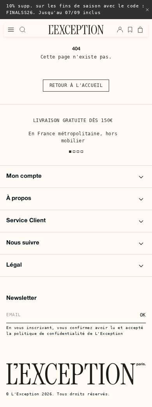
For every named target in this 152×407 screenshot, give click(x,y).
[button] (147, 9)
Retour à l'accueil (76, 85)
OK (143, 315)
